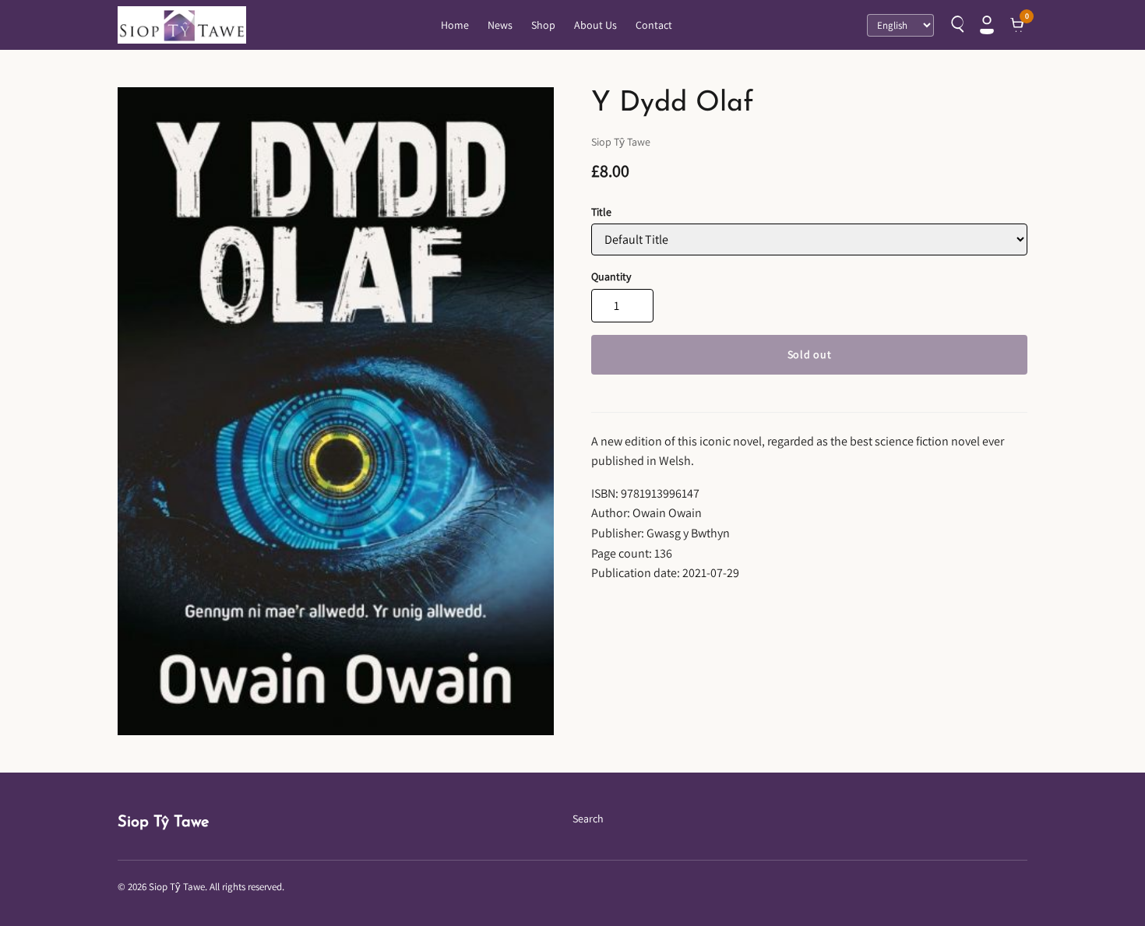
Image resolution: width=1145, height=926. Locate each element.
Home (455, 25)
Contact (654, 25)
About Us (595, 25)
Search (588, 819)
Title (601, 212)
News (500, 25)
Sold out (809, 354)
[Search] (955, 25)
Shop (543, 25)
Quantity (611, 276)
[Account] (987, 25)
